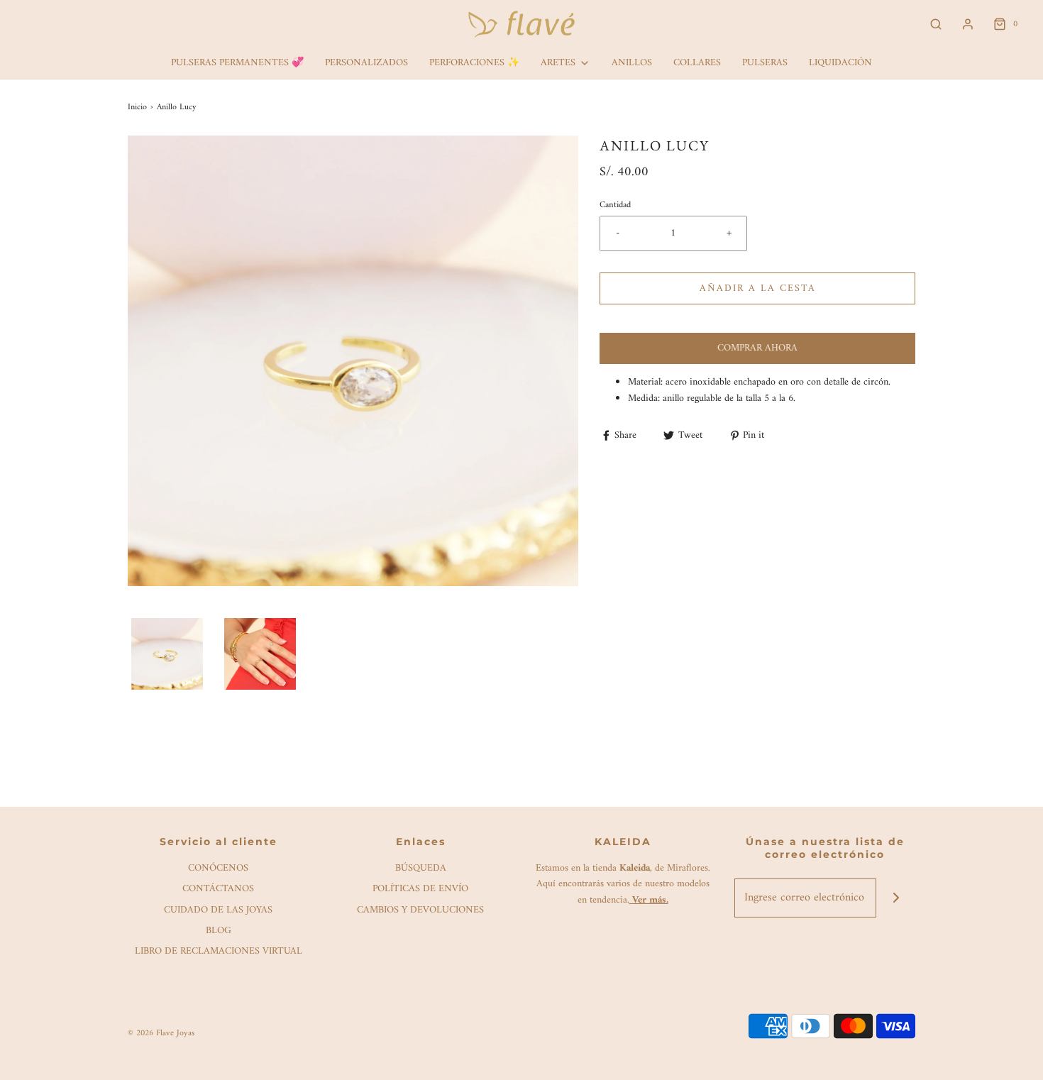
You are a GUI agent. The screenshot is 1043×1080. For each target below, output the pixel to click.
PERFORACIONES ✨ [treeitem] (474, 63)
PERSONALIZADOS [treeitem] (366, 63)
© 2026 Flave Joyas (161, 1033)
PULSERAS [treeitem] (765, 63)
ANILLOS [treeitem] (632, 63)
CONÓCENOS (218, 869)
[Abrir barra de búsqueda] (936, 24)
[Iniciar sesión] (967, 24)
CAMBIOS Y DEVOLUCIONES (420, 911)
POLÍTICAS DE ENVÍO (420, 889)
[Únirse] (895, 898)
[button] (167, 654)
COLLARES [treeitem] (697, 63)
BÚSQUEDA (420, 869)
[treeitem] (565, 63)
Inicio (137, 107)
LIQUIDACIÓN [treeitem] (840, 63)
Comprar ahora (757, 348)
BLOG (218, 931)
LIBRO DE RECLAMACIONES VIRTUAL (218, 952)
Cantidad (615, 205)
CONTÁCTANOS (218, 889)
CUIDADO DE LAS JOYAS (218, 911)
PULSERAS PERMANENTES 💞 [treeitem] (237, 63)
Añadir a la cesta (758, 288)
